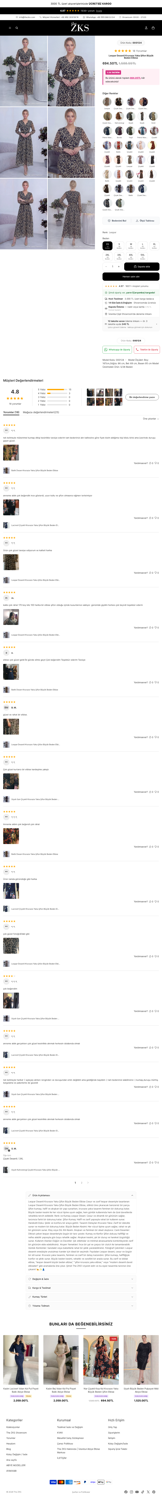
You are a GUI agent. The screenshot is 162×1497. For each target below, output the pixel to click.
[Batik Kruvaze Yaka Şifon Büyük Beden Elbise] (118, 145)
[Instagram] (131, 1492)
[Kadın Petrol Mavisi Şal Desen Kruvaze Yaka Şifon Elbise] (107, 130)
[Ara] (16, 27)
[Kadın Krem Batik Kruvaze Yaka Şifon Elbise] (107, 174)
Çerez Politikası (65, 1443)
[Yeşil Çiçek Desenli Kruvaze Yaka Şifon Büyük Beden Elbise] (107, 116)
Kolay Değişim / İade (16, 1454)
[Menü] (10, 28)
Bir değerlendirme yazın (142, 397)
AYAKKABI (11, 1470)
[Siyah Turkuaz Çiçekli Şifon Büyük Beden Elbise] (129, 145)
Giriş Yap (112, 1427)
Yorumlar (10, 1438)
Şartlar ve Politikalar (81, 1492)
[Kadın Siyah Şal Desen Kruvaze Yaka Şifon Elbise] (140, 174)
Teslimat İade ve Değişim (70, 1427)
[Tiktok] (143, 1492)
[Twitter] (148, 1492)
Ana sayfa (11, 1460)
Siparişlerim (114, 1432)
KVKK (60, 1432)
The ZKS (17, 1492)
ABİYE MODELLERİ (15, 1465)
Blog (8, 1449)
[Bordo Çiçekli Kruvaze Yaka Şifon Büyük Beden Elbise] (152, 145)
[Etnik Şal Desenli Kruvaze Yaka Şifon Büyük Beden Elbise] (130, 116)
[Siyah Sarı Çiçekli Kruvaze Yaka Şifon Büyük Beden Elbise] (119, 188)
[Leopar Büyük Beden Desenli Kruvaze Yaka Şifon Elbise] (107, 101)
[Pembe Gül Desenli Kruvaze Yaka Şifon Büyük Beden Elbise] (142, 116)
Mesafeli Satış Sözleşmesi (70, 1438)
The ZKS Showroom (16, 1432)
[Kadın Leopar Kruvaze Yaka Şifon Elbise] (129, 159)
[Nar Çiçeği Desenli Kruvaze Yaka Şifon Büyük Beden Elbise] (131, 101)
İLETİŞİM (61, 1458)
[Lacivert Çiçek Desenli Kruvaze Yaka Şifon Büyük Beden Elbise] (143, 101)
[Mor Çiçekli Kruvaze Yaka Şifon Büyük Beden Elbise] (107, 159)
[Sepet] (153, 27)
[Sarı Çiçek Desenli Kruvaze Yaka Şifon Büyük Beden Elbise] (119, 101)
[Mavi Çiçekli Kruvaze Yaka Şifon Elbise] (107, 145)
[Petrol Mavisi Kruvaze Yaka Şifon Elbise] (142, 130)
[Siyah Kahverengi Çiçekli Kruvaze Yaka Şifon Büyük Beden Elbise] (107, 203)
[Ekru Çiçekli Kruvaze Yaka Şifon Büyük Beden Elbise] (140, 145)
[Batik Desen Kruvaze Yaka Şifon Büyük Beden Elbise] (130, 188)
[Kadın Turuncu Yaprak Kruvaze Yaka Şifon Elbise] (118, 174)
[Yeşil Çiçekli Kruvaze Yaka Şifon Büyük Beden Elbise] (120, 203)
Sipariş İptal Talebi (117, 1449)
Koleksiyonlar (13, 1427)
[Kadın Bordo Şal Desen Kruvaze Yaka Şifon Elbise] (119, 130)
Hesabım (10, 1443)
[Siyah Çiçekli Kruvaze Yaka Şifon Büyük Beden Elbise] (118, 159)
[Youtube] (137, 1492)
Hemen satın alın (131, 276)
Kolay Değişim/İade (118, 1443)
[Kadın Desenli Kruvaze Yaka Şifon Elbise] (152, 174)
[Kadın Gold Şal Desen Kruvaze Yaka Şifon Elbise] (153, 116)
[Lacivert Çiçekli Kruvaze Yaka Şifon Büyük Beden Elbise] (142, 188)
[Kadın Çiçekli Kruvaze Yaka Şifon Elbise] (140, 159)
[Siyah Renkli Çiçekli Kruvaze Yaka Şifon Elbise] (154, 130)
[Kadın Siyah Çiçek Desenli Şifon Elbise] (129, 174)
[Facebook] (126, 1492)
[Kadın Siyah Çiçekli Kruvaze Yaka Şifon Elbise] (152, 159)
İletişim (111, 1438)
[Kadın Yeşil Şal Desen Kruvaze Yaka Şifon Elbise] (130, 130)
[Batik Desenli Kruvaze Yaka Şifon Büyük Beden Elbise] (119, 116)
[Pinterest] (154, 1492)
